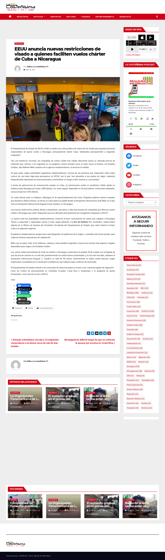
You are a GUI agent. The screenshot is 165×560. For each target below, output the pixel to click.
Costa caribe (133, 307)
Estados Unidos (134, 325)
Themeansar (46, 556)
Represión (132, 394)
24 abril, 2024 (19, 510)
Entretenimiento (105, 17)
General (14, 500)
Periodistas (148, 380)
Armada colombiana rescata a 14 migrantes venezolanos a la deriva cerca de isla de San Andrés (35, 343)
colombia (142, 297)
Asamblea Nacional (136, 284)
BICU (144, 288)
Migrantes (144, 357)
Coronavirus (133, 302)
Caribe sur (147, 293)
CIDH (131, 297)
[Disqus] (63, 446)
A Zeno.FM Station (133, 54)
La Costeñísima (134, 348)
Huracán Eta (133, 339)
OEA (130, 376)
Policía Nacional (135, 385)
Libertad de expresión (137, 353)
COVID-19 (148, 311)
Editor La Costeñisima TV (37, 67)
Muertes (143, 362)
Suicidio (146, 403)
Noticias (39, 17)
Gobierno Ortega (135, 334)
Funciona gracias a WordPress (17, 556)
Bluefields (133, 293)
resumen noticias (135, 399)
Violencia (146, 408)
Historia (71, 17)
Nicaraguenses (134, 371)
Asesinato (132, 288)
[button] (157, 17)
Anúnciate (125, 17)
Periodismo (133, 380)
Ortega (140, 376)
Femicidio (132, 330)
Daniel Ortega (147, 316)
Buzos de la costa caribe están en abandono (98, 399)
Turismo (85, 17)
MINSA (131, 362)
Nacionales (19, 43)
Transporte (133, 408)
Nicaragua (133, 366)
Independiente (133, 343)
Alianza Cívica (133, 279)
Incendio (148, 339)
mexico (131, 357)
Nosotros (22, 17)
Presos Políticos (135, 389)
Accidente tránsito (136, 274)
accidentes (133, 270)
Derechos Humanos (136, 320)
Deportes (55, 17)
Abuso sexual (134, 265)
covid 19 (132, 316)
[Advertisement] (63, 32)
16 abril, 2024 (57, 510)
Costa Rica (133, 311)
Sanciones (132, 403)
